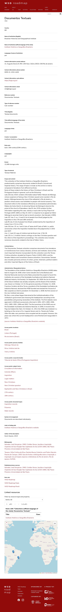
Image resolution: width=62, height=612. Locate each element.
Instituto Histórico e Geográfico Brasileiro (19, 47)
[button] (33, 529)
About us (14, 8)
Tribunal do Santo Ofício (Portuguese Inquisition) (21, 360)
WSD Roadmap (7, 8)
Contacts (54, 9)
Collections (33, 9)
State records (9, 411)
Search (60, 14)
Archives (40, 9)
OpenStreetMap (49, 572)
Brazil (7, 330)
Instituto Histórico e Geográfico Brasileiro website (22, 428)
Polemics (8, 407)
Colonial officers (10, 372)
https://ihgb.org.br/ (11, 81)
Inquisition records (11, 404)
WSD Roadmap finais (12, 483)
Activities (25, 9)
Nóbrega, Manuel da (11, 345)
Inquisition (8, 375)
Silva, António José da (12, 348)
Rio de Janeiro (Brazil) (12, 337)
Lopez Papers (46, 8)
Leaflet (42, 572)
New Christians (10, 382)
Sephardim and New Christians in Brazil (18, 389)
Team (19, 9)
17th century (9, 392)
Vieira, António (10, 352)
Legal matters (9, 379)
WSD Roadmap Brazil (12, 486)
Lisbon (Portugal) (11, 333)
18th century (9, 396)
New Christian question (13, 385)
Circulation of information (13, 368)
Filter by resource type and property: (17, 497)
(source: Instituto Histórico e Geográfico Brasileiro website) (25, 321)
